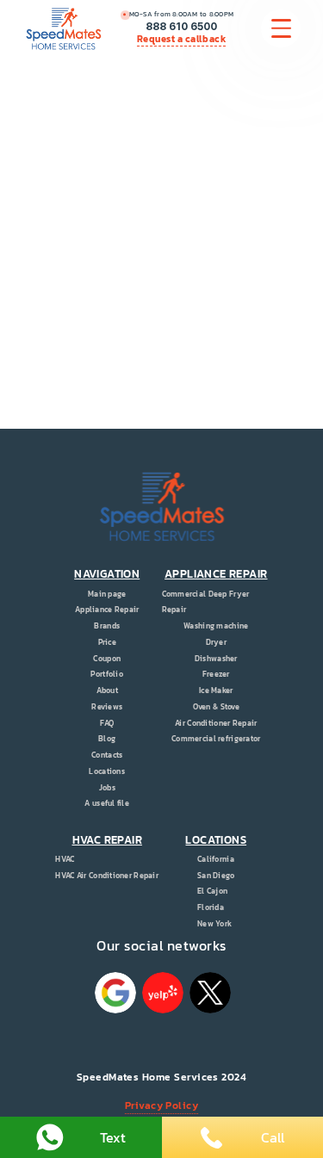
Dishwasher (216, 659)
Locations (107, 771)
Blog (106, 739)
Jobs (107, 788)
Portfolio (106, 674)
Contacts (106, 755)
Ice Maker (216, 690)
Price (107, 642)
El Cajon (212, 891)
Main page (107, 594)
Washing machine (215, 626)
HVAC (64, 859)
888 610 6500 (181, 27)
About (107, 690)
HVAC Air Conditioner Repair (106, 876)
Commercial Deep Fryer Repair (206, 602)
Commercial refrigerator (215, 739)
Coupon (107, 659)
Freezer (216, 674)
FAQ (107, 723)
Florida (210, 907)
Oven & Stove (216, 707)
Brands (107, 626)
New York (214, 924)
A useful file (106, 803)
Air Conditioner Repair (216, 723)
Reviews (106, 707)
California (215, 859)
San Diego (216, 876)
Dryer (216, 642)
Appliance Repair (107, 610)
